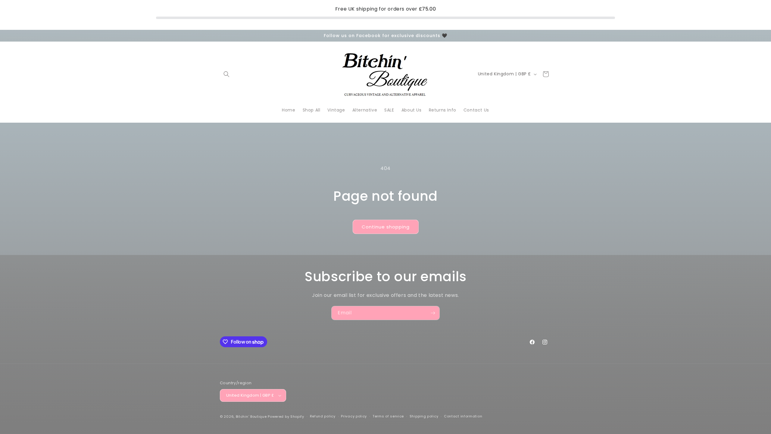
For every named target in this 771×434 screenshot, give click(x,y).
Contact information (463, 416)
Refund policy (323, 416)
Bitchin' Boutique (251, 416)
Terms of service (388, 416)
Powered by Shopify (286, 416)
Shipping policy (424, 416)
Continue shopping (386, 227)
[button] (226, 74)
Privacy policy (354, 416)
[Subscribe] (432, 313)
